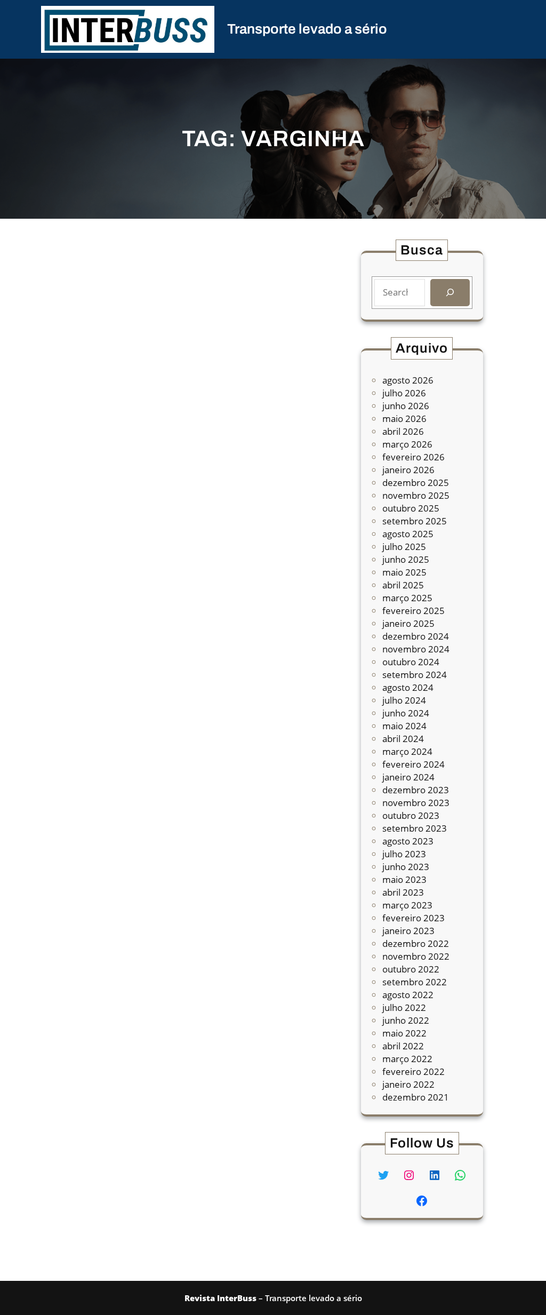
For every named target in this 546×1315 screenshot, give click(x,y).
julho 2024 (404, 700)
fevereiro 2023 (413, 918)
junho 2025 (405, 559)
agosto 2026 (407, 380)
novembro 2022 (415, 956)
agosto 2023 (407, 841)
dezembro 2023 (415, 790)
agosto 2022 (407, 995)
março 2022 (407, 1059)
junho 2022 (405, 1020)
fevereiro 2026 (413, 457)
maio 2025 (404, 572)
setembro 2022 (414, 982)
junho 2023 (405, 866)
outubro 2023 (410, 815)
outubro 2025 (410, 508)
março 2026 (407, 444)
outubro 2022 (410, 969)
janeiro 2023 (408, 931)
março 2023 (407, 905)
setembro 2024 (414, 674)
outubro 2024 (410, 662)
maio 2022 (404, 1033)
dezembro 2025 (415, 482)
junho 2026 (405, 406)
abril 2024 (403, 738)
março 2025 (407, 598)
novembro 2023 (415, 802)
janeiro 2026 (408, 470)
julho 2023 (404, 854)
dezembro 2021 (415, 1097)
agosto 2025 (407, 534)
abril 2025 (403, 585)
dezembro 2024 (415, 636)
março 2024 (407, 751)
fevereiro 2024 (413, 764)
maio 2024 (404, 726)
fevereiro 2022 (413, 1071)
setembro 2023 (414, 828)
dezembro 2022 (415, 943)
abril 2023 (403, 892)
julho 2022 (404, 1007)
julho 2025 (404, 546)
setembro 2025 (414, 521)
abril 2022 (403, 1046)
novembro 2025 (415, 495)
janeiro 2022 (408, 1084)
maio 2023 (404, 879)
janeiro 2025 (408, 623)
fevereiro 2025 (413, 610)
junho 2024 (405, 713)
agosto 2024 (407, 687)
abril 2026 (403, 431)
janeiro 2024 (408, 777)
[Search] (449, 292)
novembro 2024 (415, 649)
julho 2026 (404, 393)
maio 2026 (404, 418)
